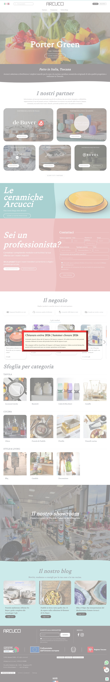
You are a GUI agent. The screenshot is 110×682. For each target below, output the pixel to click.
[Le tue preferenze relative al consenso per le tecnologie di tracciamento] (107, 679)
